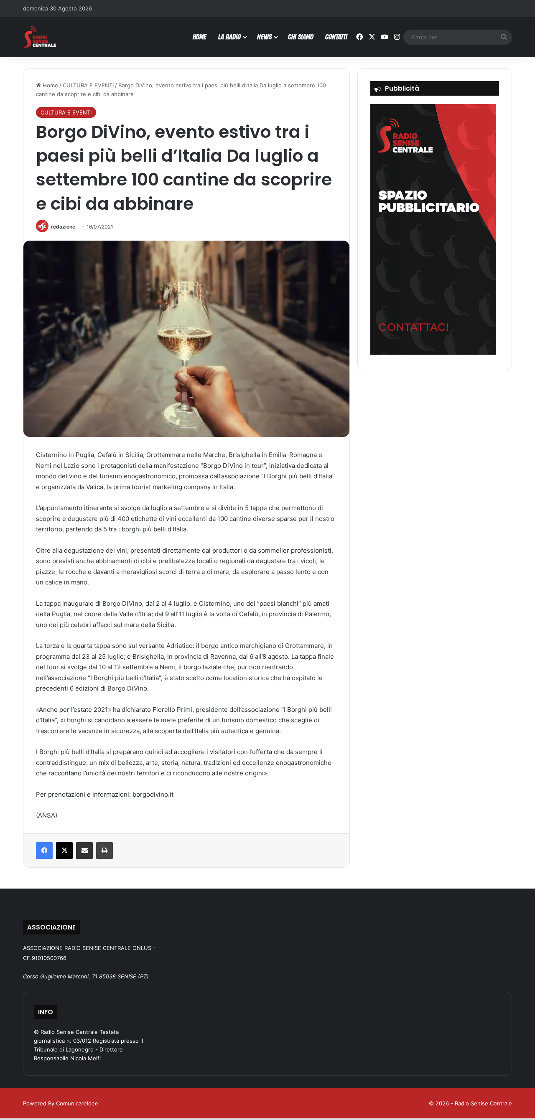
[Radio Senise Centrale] (39, 37)
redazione (63, 226)
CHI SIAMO (300, 36)
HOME (199, 36)
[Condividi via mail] (84, 850)
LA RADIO (229, 36)
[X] (64, 850)
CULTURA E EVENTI (88, 85)
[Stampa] (104, 850)
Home (49, 85)
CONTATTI (336, 36)
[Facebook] (44, 850)
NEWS (264, 36)
